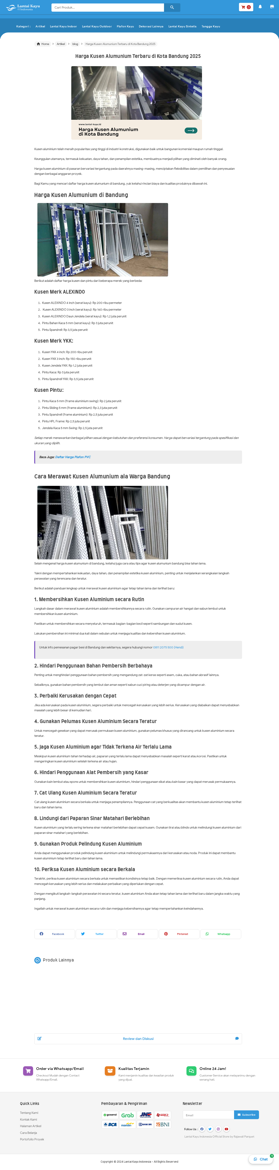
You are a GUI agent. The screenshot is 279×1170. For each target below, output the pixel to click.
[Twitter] (210, 1129)
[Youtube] (226, 1129)
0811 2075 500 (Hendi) (168, 647)
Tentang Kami (29, 1113)
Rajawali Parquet (244, 1136)
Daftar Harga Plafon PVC (72, 457)
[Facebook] (202, 1129)
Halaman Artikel (30, 1126)
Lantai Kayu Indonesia (137, 1162)
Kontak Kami (28, 1119)
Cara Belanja (28, 1133)
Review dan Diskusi (138, 1039)
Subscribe (248, 1114)
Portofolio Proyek (32, 1139)
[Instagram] (218, 1129)
